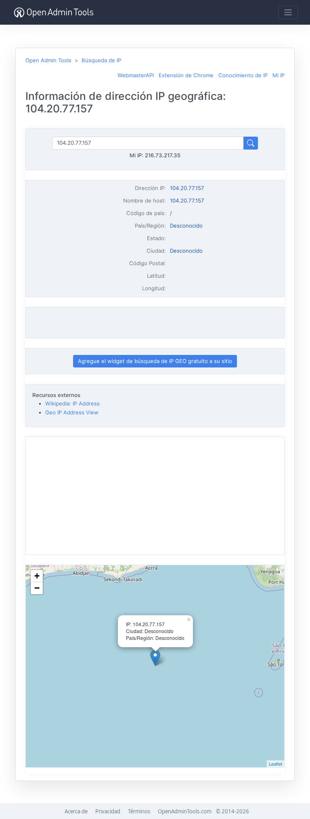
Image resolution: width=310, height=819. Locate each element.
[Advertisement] (155, 322)
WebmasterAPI (135, 75)
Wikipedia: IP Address (72, 403)
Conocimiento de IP (243, 75)
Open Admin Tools (48, 60)
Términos (139, 811)
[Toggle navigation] (288, 12)
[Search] (250, 143)
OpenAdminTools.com (185, 811)
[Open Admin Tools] (53, 12)
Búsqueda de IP (101, 60)
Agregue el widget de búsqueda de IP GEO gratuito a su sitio (155, 361)
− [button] (37, 588)
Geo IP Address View (71, 412)
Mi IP (278, 75)
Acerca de (76, 811)
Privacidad (107, 811)
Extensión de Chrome (186, 75)
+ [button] (37, 576)
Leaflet (275, 763)
